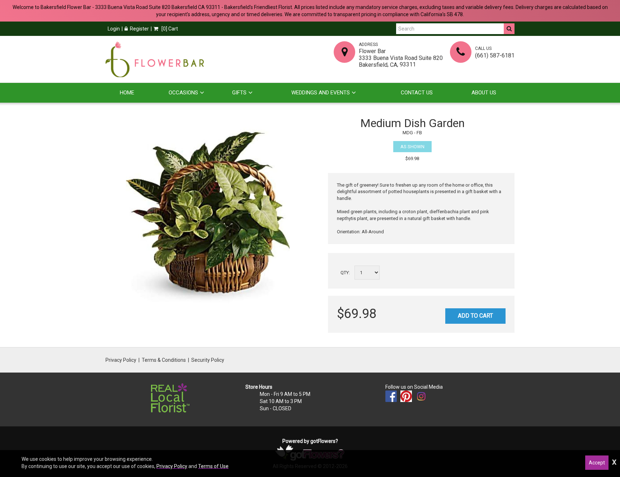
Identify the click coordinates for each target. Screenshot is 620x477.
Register (139, 29)
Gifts (239, 92)
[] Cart (169, 29)
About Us (483, 92)
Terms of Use (213, 466)
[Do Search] (509, 28)
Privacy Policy (120, 360)
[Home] (154, 59)
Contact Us (417, 92)
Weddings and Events (320, 92)
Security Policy (207, 360)
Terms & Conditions (164, 360)
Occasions (183, 92)
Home (127, 92)
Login (114, 29)
